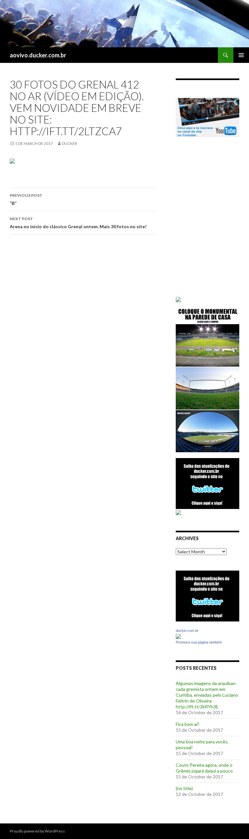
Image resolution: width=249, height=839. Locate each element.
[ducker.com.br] (178, 636)
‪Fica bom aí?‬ (187, 724)
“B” (26, 199)
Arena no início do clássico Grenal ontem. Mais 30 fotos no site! (78, 222)
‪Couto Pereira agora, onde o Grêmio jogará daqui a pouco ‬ (205, 768)
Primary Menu (241, 55)
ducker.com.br (187, 630)
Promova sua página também (199, 642)
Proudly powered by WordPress (37, 831)
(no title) (184, 788)
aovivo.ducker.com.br (38, 55)
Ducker (69, 143)
